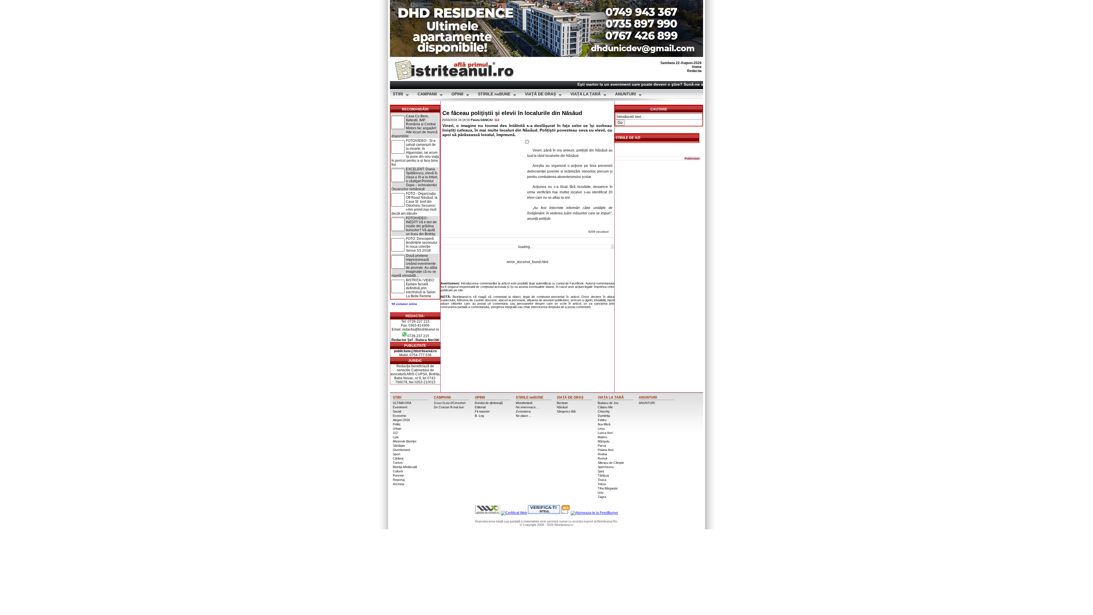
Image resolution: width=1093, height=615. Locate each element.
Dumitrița (604, 415)
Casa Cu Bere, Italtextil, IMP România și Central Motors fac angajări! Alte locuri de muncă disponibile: (414, 126)
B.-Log (479, 415)
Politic (397, 424)
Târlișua (603, 475)
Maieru (602, 437)
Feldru (602, 420)
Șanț (601, 471)
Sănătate (399, 445)
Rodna (602, 454)
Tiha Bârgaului (607, 488)
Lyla (395, 437)
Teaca (602, 479)
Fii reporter (482, 411)
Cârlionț (398, 458)
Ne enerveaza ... (527, 407)
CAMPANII (427, 94)
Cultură (398, 471)
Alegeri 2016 (401, 420)
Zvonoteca (523, 411)
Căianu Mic (605, 407)
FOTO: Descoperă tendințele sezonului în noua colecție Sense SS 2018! (421, 245)
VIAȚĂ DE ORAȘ (540, 94)
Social (397, 411)
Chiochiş (604, 411)
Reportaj (398, 479)
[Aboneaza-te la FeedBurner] (594, 513)
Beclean (562, 403)
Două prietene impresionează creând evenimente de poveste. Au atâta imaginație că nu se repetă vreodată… (414, 266)
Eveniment (400, 407)
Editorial (480, 407)
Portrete (398, 475)
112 (496, 120)
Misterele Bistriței (404, 441)
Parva (602, 445)
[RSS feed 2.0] (565, 513)
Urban (397, 428)
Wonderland (524, 403)
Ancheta (398, 484)
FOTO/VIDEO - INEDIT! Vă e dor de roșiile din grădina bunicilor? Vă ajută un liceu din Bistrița (421, 226)
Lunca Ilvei (605, 432)
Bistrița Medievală (405, 467)
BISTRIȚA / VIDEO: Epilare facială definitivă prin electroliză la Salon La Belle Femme (420, 288)
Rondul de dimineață (489, 403)
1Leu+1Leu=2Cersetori (449, 403)
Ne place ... (523, 415)
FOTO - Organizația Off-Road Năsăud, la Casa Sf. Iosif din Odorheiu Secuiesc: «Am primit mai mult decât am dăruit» (414, 204)
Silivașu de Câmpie (611, 462)
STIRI (398, 94)
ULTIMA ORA (402, 403)
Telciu (602, 484)
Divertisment (401, 450)
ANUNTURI (625, 94)
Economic (399, 415)
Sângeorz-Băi (566, 411)
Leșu (601, 428)
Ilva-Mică (604, 424)
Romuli (602, 458)
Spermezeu (606, 467)
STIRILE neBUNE (494, 94)
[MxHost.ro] (487, 513)
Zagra (602, 497)
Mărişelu (603, 441)
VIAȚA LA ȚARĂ (585, 94)
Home (697, 67)
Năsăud (562, 407)
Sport (396, 454)
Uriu (600, 492)
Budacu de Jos (608, 403)
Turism (397, 462)
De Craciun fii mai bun (449, 407)
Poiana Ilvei (605, 450)
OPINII (457, 94)
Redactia (694, 71)
